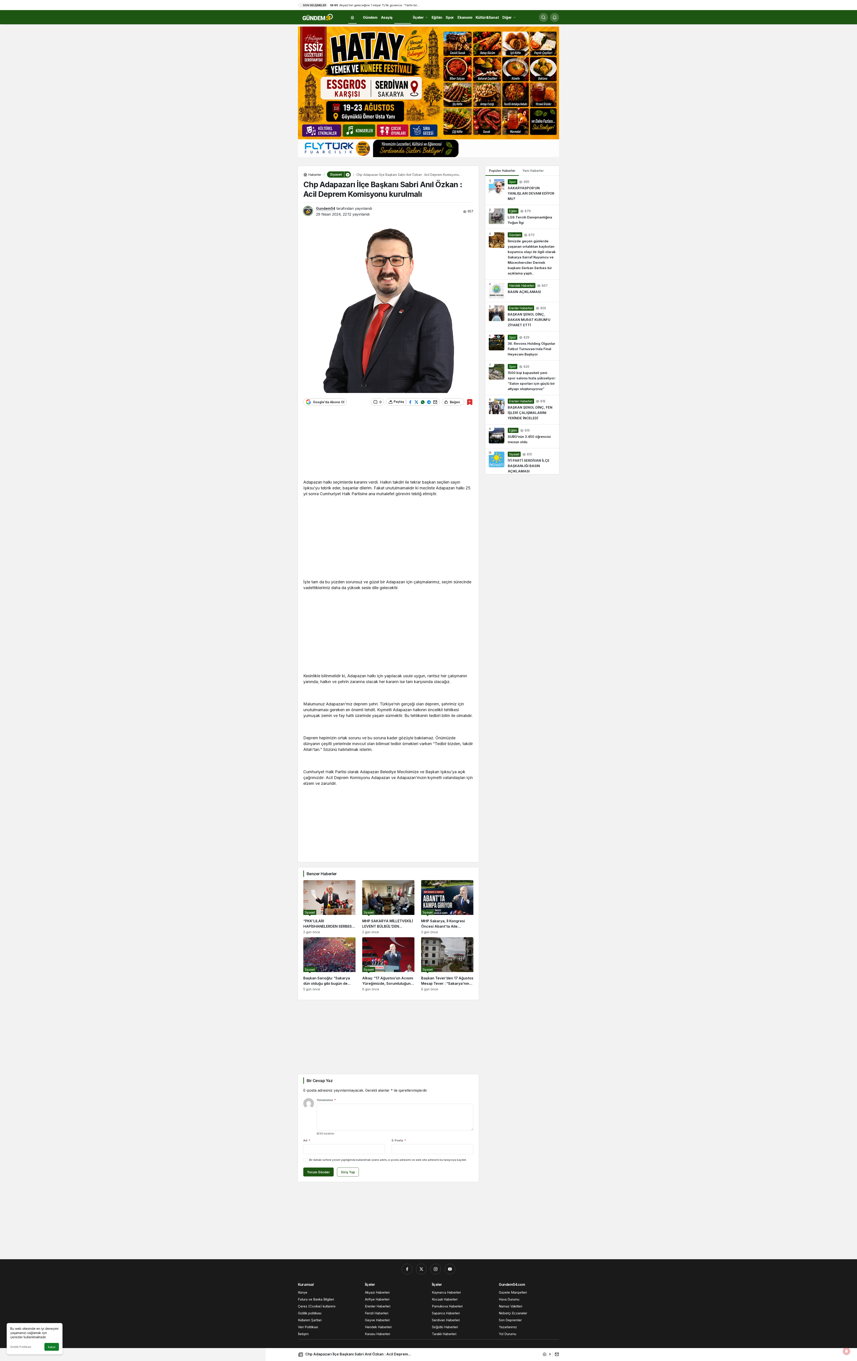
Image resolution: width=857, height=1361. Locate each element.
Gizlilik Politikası (20, 1347)
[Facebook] (407, 1269)
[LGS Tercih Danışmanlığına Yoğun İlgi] (522, 217)
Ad (306, 1140)
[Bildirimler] (554, 17)
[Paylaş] (556, 1354)
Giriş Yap (348, 1172)
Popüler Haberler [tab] (502, 170)
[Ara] (543, 17)
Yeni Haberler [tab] (533, 170)
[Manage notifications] (846, 1351)
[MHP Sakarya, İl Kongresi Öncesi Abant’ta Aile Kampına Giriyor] (447, 907)
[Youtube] (450, 1269)
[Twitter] (421, 1269)
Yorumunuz (326, 1100)
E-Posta (399, 1140)
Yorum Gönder (318, 1172)
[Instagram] (435, 1269)
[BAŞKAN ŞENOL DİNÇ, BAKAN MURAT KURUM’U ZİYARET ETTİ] (522, 316)
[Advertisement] (388, 444)
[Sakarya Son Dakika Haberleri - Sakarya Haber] (318, 17)
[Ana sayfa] (352, 17)
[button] (347, 174)
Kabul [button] (51, 1347)
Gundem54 (325, 208)
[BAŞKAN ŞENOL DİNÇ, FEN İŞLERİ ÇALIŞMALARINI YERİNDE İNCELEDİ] (522, 409)
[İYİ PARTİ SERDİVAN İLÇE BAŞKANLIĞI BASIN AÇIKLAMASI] (522, 461)
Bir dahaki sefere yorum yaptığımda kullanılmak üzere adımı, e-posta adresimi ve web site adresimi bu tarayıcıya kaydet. (388, 1160)
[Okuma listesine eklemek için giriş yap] (469, 402)
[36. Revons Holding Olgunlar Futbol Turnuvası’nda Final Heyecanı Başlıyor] (522, 345)
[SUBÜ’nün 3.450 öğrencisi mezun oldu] (522, 436)
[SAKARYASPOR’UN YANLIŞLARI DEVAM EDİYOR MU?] (522, 190)
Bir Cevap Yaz (320, 1080)
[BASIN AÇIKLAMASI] (522, 291)
